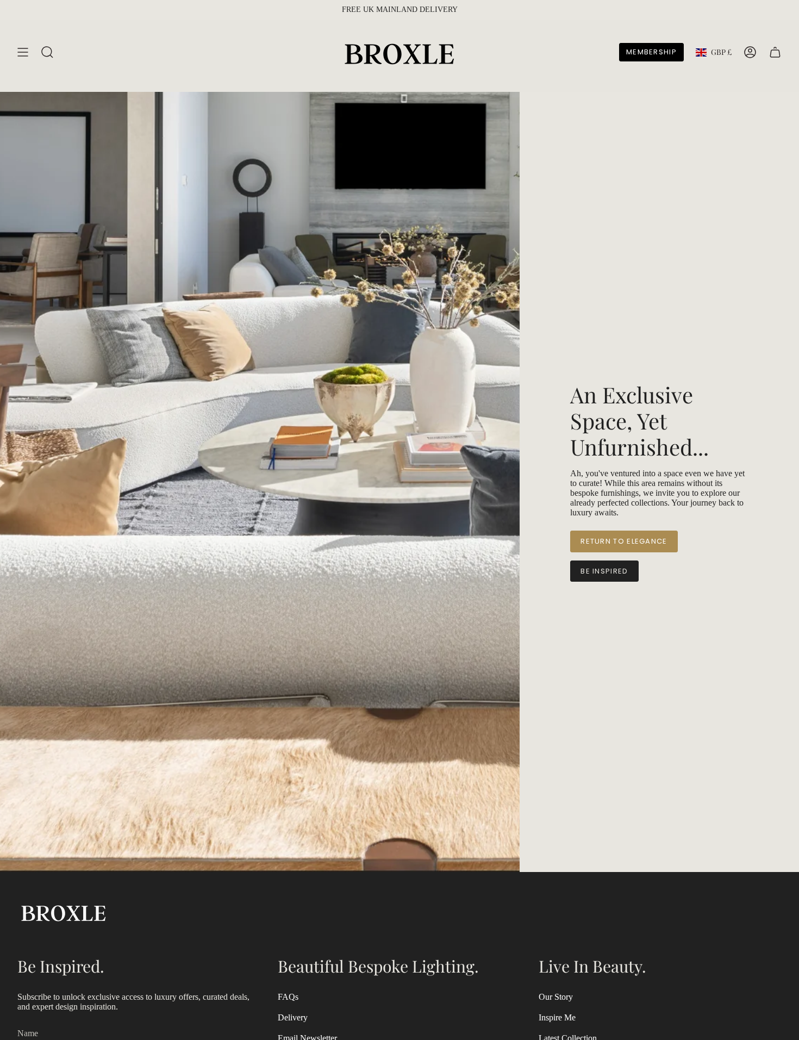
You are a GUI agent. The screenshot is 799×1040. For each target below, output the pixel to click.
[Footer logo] (63, 912)
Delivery (293, 1017)
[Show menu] (23, 52)
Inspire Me (557, 1017)
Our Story (556, 996)
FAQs (288, 996)
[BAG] (775, 52)
